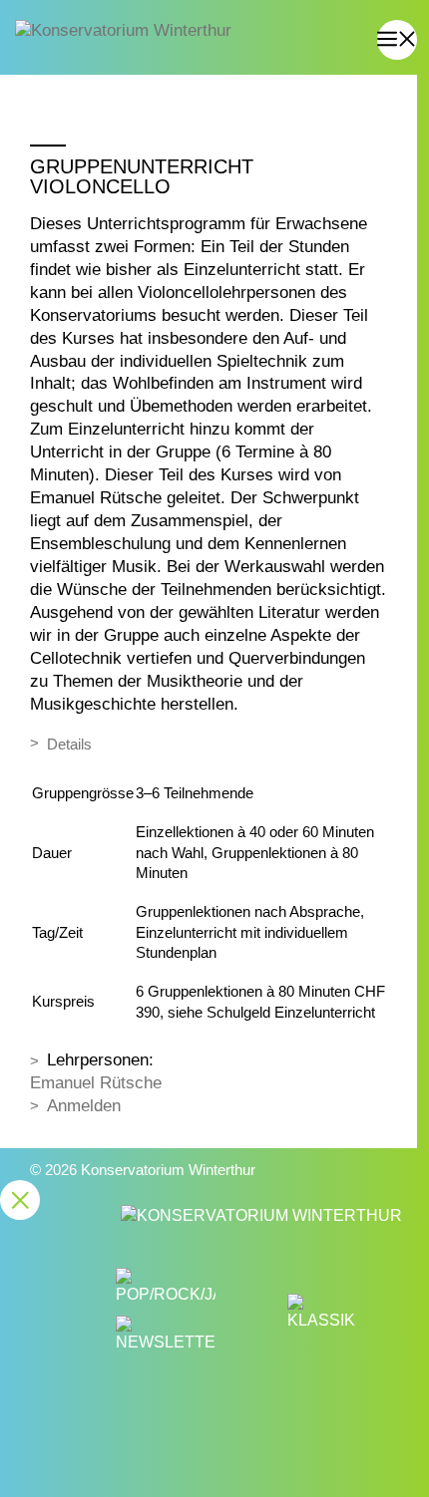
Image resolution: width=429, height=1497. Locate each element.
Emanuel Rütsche (96, 1082)
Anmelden (84, 1105)
